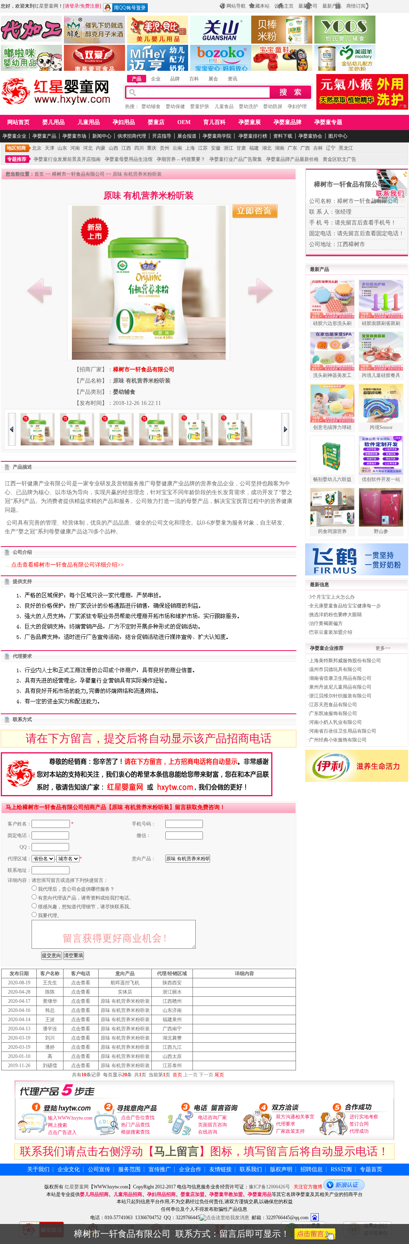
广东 (292, 148)
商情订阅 (355, 6)
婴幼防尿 (272, 106)
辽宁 (331, 148)
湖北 (267, 148)
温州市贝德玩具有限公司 (335, 669)
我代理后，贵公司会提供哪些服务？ (76, 889)
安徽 (215, 148)
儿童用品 (88, 122)
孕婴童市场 (74, 136)
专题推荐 (16, 159)
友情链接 (220, 1169)
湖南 (279, 148)
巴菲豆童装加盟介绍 (330, 632)
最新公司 (308, 6)
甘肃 (241, 148)
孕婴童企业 (14, 136)
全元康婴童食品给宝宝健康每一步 (345, 606)
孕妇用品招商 (161, 1194)
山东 (62, 148)
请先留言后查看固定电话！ (370, 233)
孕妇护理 (297, 106)
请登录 (72, 6)
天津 (49, 148)
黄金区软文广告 (339, 159)
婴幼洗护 (248, 106)
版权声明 (281, 1169)
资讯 (232, 79)
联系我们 (251, 1169)
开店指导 (161, 136)
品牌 (175, 79)
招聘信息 (311, 1169)
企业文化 (69, 1169)
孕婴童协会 (310, 136)
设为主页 (284, 6)
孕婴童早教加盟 (226, 1194)
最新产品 (331, 6)
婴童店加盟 (192, 1194)
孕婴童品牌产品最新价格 (292, 159)
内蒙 (100, 148)
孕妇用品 (124, 122)
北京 (37, 148)
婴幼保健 (175, 106)
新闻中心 (101, 136)
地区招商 (16, 148)
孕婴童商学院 (217, 136)
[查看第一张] (260, 290)
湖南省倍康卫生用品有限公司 (340, 678)
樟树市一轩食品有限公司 (78, 174)
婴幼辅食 (151, 106)
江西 (126, 148)
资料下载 (282, 136)
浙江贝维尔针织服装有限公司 (340, 696)
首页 (39, 174)
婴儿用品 (53, 122)
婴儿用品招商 (94, 1194)
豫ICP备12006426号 (269, 1187)
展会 (213, 79)
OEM (184, 122)
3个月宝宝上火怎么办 (332, 597)
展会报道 (187, 136)
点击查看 (80, 983)
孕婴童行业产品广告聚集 (235, 159)
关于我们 (38, 1169)
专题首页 (371, 1169)
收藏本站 (260, 6)
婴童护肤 (199, 106)
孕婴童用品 (260, 1194)
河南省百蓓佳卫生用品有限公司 (342, 731)
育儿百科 (214, 122)
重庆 (152, 148)
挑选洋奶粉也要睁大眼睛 (335, 614)
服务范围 (129, 1169)
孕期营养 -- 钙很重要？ (181, 159)
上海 (190, 148)
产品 (136, 79)
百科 (194, 79)
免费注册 (89, 6)
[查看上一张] (40, 290)
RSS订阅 (341, 1169)
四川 (139, 148)
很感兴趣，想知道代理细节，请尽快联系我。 (86, 906)
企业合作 (190, 1169)
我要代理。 (50, 915)
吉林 (318, 148)
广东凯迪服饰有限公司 (333, 713)
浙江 (228, 148)
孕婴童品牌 (288, 122)
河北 (88, 148)
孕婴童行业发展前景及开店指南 (67, 159)
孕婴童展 (249, 122)
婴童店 (156, 122)
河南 (75, 148)
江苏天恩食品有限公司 (333, 704)
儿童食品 (224, 106)
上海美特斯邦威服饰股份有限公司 (345, 660)
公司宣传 (99, 1169)
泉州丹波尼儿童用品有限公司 (340, 687)
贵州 (164, 148)
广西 (305, 148)
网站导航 (236, 6)
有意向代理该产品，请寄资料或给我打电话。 (86, 898)
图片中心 (337, 136)
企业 (156, 79)
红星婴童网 (46, 6)
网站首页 (18, 122)
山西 (113, 148)
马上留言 (176, 1151)
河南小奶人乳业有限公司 (335, 722)
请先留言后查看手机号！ (365, 223)
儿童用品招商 (127, 1194)
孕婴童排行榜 (252, 136)
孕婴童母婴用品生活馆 (129, 159)
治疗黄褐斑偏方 (326, 623)
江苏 (203, 148)
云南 (177, 148)
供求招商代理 (131, 136)
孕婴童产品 (44, 136)
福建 (254, 148)
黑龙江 (346, 148)
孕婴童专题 (328, 122)
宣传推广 (160, 1169)
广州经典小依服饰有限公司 (338, 740)
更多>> (383, 648)
